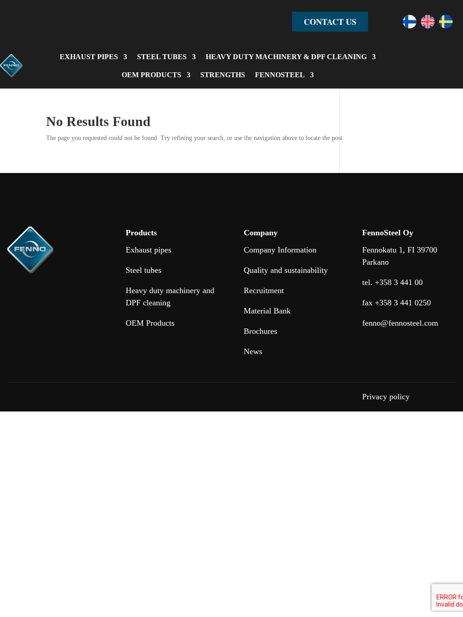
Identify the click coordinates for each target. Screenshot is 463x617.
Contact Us (330, 22)
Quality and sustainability (286, 270)
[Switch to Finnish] (410, 22)
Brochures (260, 331)
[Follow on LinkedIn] (369, 348)
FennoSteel (280, 75)
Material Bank (267, 310)
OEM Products (150, 322)
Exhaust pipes (89, 57)
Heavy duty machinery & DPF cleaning (286, 57)
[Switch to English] (428, 22)
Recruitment (264, 290)
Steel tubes (162, 57)
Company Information (280, 249)
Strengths (222, 75)
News (253, 351)
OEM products (151, 75)
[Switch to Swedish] (446, 22)
